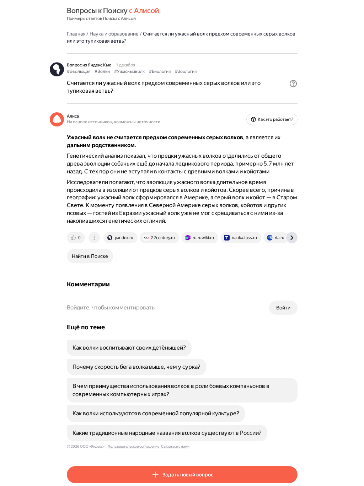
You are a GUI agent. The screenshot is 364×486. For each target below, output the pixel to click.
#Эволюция (78, 71)
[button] (293, 83)
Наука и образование (114, 34)
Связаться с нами (175, 446)
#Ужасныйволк (129, 71)
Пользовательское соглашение (133, 446)
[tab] (76, 237)
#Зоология (186, 71)
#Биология (160, 71)
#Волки (102, 71)
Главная (76, 34)
